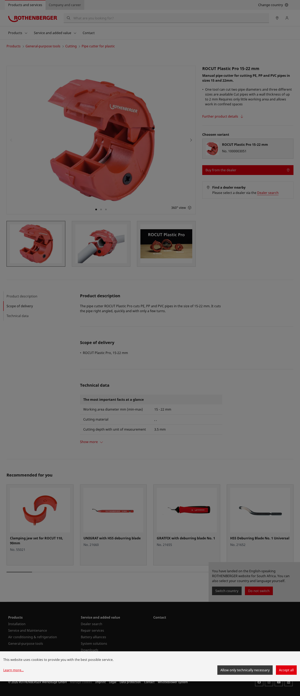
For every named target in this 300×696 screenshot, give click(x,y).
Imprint (100, 682)
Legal (112, 682)
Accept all (286, 670)
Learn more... (13, 670)
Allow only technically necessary (245, 670)
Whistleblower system (173, 682)
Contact (149, 682)
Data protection (130, 682)
